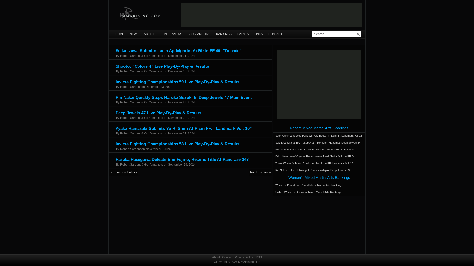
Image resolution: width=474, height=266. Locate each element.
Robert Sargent (130, 87)
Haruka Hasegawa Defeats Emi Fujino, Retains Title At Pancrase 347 (182, 159)
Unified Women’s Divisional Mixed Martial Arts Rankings (308, 192)
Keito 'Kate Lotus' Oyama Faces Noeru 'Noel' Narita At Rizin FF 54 (315, 156)
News (134, 34)
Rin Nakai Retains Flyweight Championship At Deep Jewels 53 (312, 170)
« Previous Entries (124, 172)
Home (119, 34)
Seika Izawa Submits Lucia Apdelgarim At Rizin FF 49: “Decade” (179, 51)
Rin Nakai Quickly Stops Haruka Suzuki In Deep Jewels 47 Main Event (184, 97)
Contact (275, 34)
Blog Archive (199, 34)
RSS (259, 257)
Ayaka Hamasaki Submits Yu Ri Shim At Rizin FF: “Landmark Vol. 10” (184, 128)
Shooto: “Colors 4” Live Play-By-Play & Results (162, 66)
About (216, 257)
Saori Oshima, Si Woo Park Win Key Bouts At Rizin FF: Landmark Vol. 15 (318, 135)
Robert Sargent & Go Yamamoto (141, 56)
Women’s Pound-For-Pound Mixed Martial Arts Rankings (309, 185)
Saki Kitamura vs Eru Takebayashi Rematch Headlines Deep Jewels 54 (318, 142)
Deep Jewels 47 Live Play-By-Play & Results (158, 113)
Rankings (224, 34)
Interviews (173, 34)
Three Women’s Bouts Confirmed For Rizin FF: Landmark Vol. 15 (314, 163)
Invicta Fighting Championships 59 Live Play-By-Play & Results (177, 82)
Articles (151, 34)
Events (243, 34)
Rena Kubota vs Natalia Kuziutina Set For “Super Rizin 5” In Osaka (315, 149)
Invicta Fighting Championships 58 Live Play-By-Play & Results (177, 144)
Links (258, 34)
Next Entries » (260, 172)
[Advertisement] (271, 15)
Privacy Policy (244, 257)
